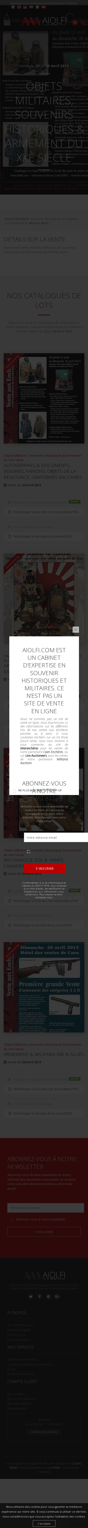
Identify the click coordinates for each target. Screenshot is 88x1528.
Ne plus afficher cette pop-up (40, 790)
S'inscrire (44, 868)
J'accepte (44, 1523)
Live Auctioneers (36, 755)
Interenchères (29, 748)
